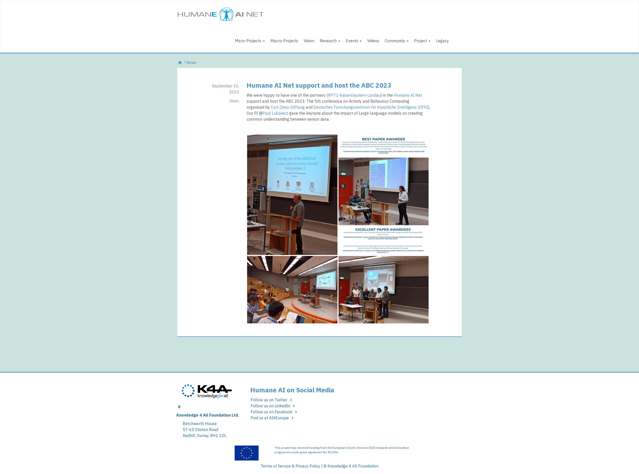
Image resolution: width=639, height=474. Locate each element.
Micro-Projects (248, 40)
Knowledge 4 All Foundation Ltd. (207, 415)
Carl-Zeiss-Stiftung (288, 107)
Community (395, 40)
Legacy (442, 40)
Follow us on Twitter (269, 399)
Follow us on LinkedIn (271, 405)
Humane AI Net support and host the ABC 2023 (319, 85)
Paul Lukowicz (275, 113)
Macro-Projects (284, 40)
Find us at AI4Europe (270, 417)
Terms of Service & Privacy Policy (290, 466)
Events (352, 40)
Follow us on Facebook (272, 411)
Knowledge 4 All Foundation (352, 466)
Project (421, 40)
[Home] (180, 62)
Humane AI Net (408, 95)
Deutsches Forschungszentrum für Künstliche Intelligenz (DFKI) (371, 107)
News (191, 62)
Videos (373, 40)
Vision (309, 40)
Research (329, 40)
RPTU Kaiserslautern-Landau (354, 95)
